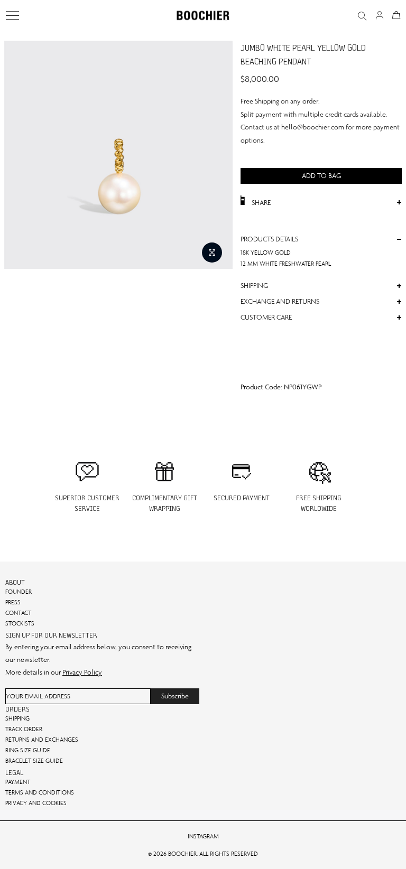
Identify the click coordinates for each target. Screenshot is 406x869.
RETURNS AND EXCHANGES (41, 739)
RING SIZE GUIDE (27, 750)
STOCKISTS (19, 623)
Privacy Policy (82, 672)
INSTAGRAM (203, 836)
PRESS (13, 602)
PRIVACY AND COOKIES (36, 803)
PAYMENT (17, 782)
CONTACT (18, 612)
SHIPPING (17, 718)
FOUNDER (18, 591)
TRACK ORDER (23, 729)
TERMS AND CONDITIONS (39, 792)
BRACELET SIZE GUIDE (34, 760)
